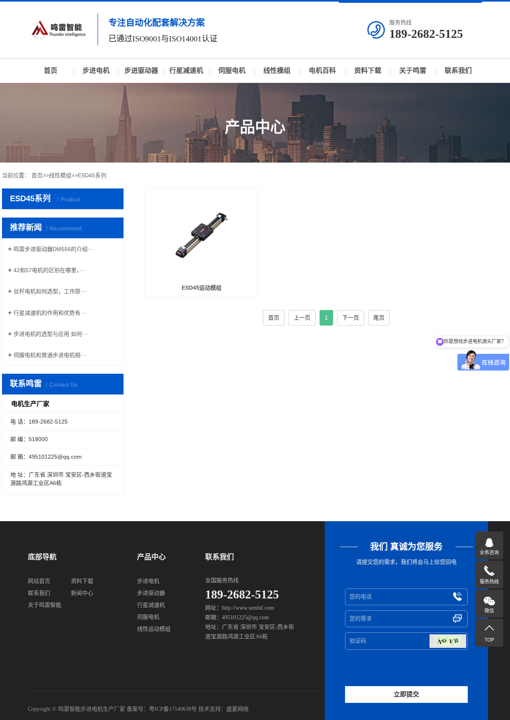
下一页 (350, 317)
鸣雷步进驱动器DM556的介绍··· (54, 249)
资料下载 (367, 71)
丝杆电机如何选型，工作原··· (50, 291)
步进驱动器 (141, 71)
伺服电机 (231, 71)
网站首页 (39, 581)
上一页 (302, 317)
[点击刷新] (448, 641)
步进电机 (96, 71)
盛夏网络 (237, 709)
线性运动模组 (154, 629)
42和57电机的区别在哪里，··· (49, 270)
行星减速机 (186, 71)
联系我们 (458, 71)
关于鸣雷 (412, 71)
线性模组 (276, 71)
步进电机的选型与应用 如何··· (51, 334)
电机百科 (322, 71)
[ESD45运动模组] (201, 235)
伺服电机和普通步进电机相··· (50, 355)
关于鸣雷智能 (44, 605)
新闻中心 (82, 593)
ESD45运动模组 (202, 287)
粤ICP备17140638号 (173, 709)
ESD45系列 (92, 175)
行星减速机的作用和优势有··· (50, 313)
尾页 (378, 317)
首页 (50, 71)
